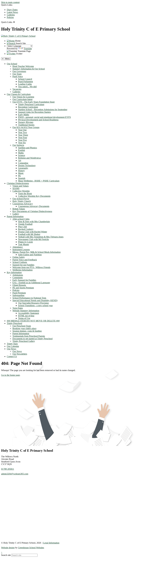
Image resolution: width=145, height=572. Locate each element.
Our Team (17, 74)
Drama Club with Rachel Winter (32, 231)
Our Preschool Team (21, 326)
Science (21, 155)
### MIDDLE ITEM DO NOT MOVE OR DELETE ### (33, 321)
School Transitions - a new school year (35, 305)
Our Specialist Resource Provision (33, 303)
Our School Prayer (20, 198)
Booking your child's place (24, 328)
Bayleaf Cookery (25, 229)
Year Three (23, 135)
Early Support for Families (24, 280)
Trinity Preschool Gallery (23, 341)
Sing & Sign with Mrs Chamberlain (34, 221)
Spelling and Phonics (27, 147)
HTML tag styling (26, 315)
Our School (12, 64)
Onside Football (25, 224)
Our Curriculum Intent (22, 99)
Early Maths (23, 114)
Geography (23, 168)
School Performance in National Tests (29, 298)
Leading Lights (25, 84)
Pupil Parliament (25, 81)
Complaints (17, 277)
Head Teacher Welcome (23, 66)
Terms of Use (24, 318)
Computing (23, 163)
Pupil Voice (17, 76)
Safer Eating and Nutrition (30, 254)
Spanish (21, 178)
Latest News (12, 12)
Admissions (17, 275)
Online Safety (18, 257)
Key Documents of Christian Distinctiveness (32, 211)
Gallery (15, 214)
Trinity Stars (12, 343)
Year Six (22, 142)
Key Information (14, 272)
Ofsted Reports (19, 285)
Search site (6, 555)
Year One (22, 130)
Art (19, 160)
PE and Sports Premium (23, 287)
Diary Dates (12, 9)
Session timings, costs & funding (27, 331)
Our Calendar (13, 346)
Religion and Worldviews (29, 158)
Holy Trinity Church (21, 201)
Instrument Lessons (21, 249)
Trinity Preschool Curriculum (31, 104)
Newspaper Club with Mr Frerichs (33, 239)
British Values (18, 209)
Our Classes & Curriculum (19, 94)
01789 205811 (7, 469)
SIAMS (15, 188)
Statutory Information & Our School (28, 69)
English (21, 150)
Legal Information (51, 543)
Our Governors (19, 71)
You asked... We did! (27, 86)
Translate (28, 48)
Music (21, 173)
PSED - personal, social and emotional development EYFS (44, 117)
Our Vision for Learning (23, 97)
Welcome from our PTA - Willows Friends (31, 267)
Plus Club (22, 226)
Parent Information (15, 216)
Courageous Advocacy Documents (33, 206)
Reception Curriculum (28, 107)
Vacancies (16, 89)
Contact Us (12, 356)
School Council (25, 79)
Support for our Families (23, 265)
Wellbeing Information (22, 270)
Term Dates (17, 308)
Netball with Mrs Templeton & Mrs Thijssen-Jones (40, 237)
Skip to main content (10, 2)
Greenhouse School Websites (31, 547)
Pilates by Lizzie (25, 242)
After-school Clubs (20, 219)
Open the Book (25, 193)
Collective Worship (21, 191)
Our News (11, 349)
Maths (21, 153)
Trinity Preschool (14, 323)
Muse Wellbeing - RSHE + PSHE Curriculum (38, 181)
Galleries (11, 15)
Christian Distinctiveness (18, 183)
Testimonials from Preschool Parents (28, 336)
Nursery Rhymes (25, 122)
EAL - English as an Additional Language (31, 282)
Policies (10, 17)
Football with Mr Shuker (29, 234)
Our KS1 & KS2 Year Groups (25, 127)
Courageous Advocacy (22, 203)
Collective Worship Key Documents (34, 196)
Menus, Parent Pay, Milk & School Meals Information (36, 252)
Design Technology (27, 165)
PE (19, 175)
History (21, 170)
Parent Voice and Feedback (24, 259)
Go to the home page (10, 375)
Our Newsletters (19, 354)
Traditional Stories (26, 125)
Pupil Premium (19, 293)
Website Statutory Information (25, 310)
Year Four (22, 137)
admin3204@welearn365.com (14, 474)
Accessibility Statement (28, 313)
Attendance (17, 247)
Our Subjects (18, 145)
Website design (8, 547)
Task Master (23, 244)
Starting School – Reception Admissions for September (42, 109)
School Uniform (19, 262)
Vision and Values (20, 186)
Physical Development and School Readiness (38, 120)
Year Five (22, 140)
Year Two (22, 132)
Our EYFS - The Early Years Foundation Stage (33, 102)
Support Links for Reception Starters (34, 112)
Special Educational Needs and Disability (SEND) (34, 300)
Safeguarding (18, 295)
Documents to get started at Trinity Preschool (32, 338)
